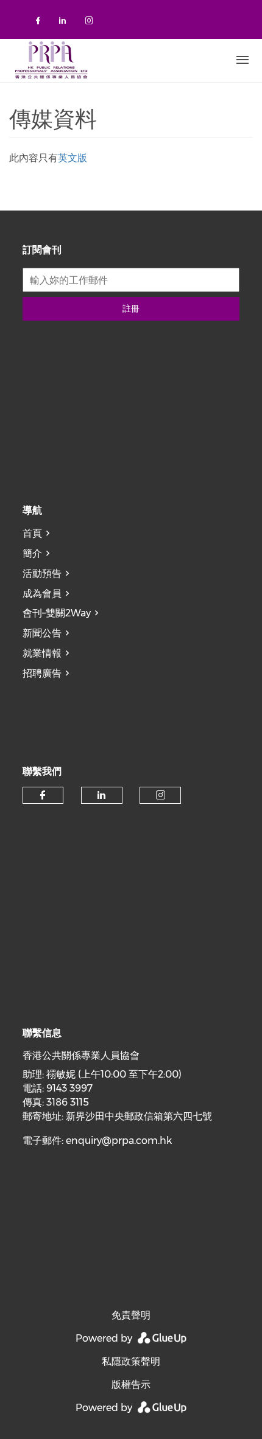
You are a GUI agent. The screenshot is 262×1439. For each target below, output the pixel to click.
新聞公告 (42, 633)
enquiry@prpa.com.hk (119, 1140)
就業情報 (42, 653)
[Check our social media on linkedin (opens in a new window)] (66, 23)
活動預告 (42, 573)
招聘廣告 (42, 673)
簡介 (32, 553)
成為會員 (42, 593)
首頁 (32, 533)
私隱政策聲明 (131, 1361)
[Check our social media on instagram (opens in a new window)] (91, 23)
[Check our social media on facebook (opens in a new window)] (40, 23)
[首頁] (106, 60)
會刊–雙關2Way (57, 613)
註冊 (131, 308)
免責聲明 (131, 1315)
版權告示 (131, 1384)
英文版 (72, 158)
